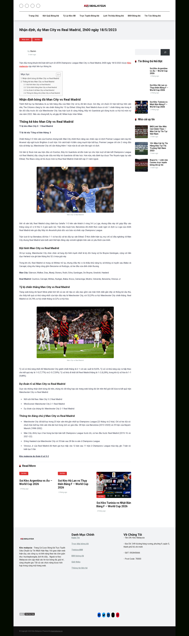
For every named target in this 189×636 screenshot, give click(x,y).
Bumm (33, 51)
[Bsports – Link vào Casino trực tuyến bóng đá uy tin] (141, 171)
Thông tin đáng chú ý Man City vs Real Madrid (43, 93)
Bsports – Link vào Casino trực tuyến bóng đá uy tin (159, 162)
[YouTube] (32, 6)
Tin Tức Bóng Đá (153, 16)
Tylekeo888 (77, 550)
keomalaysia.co (56, 631)
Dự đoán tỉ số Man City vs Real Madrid (40, 90)
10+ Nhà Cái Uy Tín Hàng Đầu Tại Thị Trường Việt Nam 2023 (159, 147)
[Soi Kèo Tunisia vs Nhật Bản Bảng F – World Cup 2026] (113, 485)
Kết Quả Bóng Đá (51, 16)
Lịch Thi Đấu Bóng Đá (113, 16)
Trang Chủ (34, 16)
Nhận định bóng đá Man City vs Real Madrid (40, 78)
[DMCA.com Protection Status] (27, 615)
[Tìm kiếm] (165, 52)
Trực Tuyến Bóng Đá (89, 16)
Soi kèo (37, 39)
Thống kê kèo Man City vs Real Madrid (38, 82)
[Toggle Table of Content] (57, 74)
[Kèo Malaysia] (94, 5)
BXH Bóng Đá (134, 16)
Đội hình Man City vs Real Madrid (38, 85)
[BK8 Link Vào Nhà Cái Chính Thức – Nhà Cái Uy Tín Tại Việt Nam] (141, 137)
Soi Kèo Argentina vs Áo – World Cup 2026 (35, 482)
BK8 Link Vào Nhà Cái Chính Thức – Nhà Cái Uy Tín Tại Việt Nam (158, 130)
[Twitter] (27, 6)
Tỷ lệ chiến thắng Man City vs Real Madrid (41, 87)
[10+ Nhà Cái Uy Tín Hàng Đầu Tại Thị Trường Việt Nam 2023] (141, 154)
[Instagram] (38, 6)
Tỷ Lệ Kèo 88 (69, 16)
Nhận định (25, 39)
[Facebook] (21, 6)
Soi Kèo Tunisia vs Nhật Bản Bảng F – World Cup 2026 (113, 504)
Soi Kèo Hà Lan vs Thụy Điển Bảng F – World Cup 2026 (73, 484)
